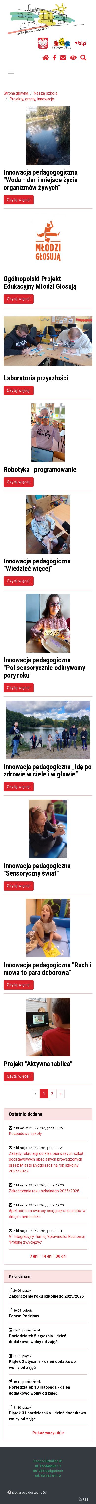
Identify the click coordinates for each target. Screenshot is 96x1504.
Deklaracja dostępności (29, 1492)
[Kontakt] (63, 57)
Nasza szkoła (45, 93)
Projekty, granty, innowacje (31, 99)
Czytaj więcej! (19, 199)
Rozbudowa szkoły (25, 1133)
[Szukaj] (83, 57)
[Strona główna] (45, 57)
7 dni (34, 1256)
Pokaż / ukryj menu (10, 71)
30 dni (61, 1256)
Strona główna (16, 93)
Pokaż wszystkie (48, 1433)
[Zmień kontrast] (73, 57)
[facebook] (54, 57)
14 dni (47, 1256)
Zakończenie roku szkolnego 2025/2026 (44, 1191)
